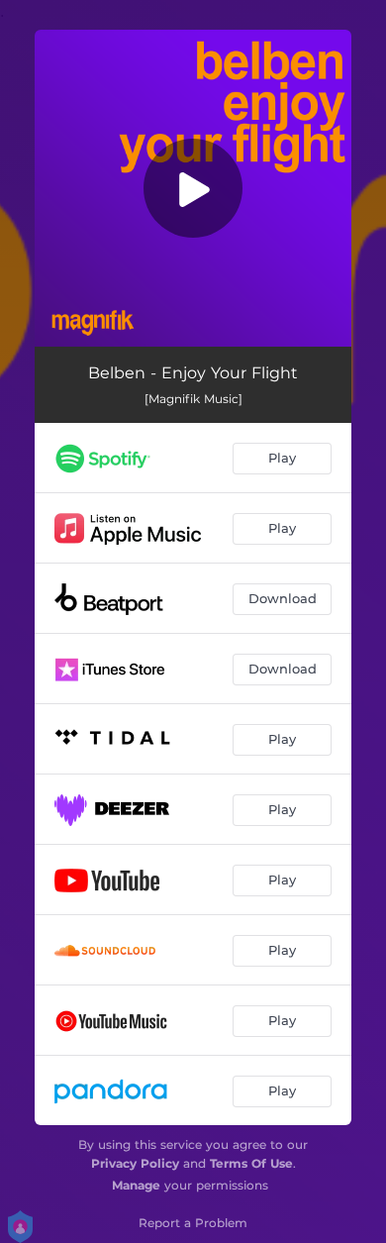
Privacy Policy (135, 1163)
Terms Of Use (251, 1163)
